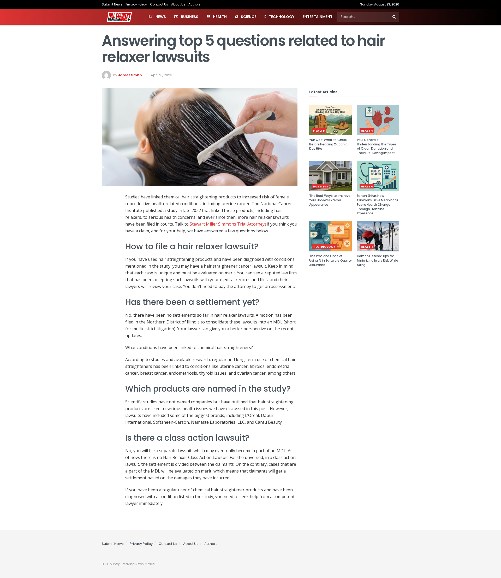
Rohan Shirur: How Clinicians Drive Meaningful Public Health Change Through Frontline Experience (378, 204)
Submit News (112, 4)
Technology (281, 16)
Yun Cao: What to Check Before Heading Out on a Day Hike (328, 144)
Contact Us (159, 4)
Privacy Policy (136, 4)
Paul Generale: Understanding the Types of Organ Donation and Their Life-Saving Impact (377, 146)
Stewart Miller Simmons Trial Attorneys (228, 224)
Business (189, 16)
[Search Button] (394, 17)
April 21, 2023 (161, 75)
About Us (178, 4)
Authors (194, 4)
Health (220, 16)
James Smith (130, 75)
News (161, 16)
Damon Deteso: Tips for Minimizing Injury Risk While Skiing (377, 260)
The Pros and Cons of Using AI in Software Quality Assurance (330, 260)
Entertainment (317, 16)
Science (248, 16)
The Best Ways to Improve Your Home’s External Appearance (329, 200)
